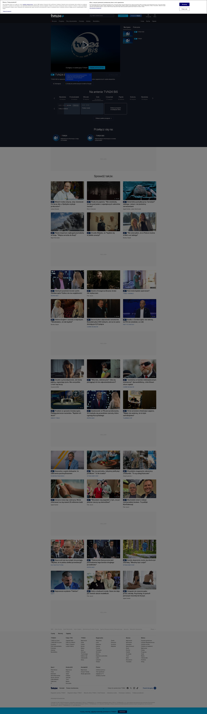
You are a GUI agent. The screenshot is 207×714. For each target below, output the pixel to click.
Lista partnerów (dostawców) (95, 8)
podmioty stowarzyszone (28, 4)
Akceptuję (184, 4)
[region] (103, 7)
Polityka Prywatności (7, 11)
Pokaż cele (184, 9)
